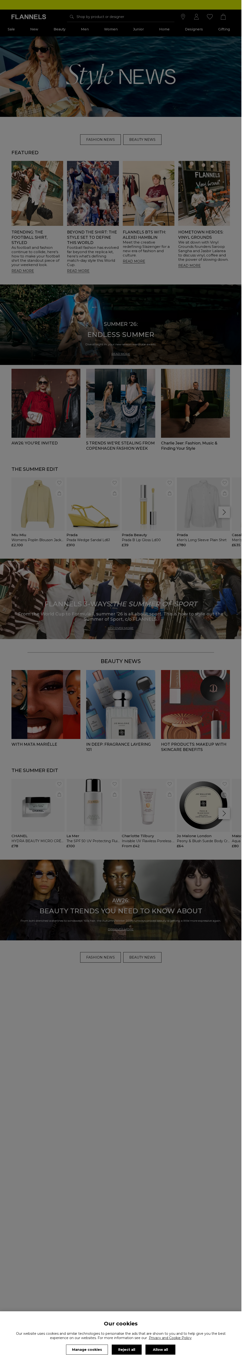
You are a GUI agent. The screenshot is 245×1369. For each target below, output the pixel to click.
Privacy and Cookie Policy (170, 1338)
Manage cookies (87, 1349)
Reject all (126, 1349)
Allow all (160, 1349)
